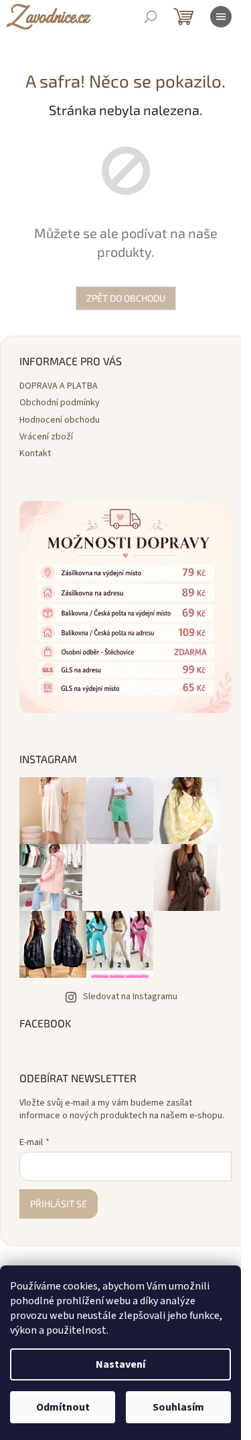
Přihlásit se (58, 1203)
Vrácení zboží (46, 436)
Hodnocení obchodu (59, 420)
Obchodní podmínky (59, 402)
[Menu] (220, 16)
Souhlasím (178, 1407)
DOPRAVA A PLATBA (58, 386)
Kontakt (35, 453)
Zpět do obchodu (125, 298)
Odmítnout (63, 1407)
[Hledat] (150, 16)
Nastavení (120, 1364)
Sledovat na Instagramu (130, 996)
